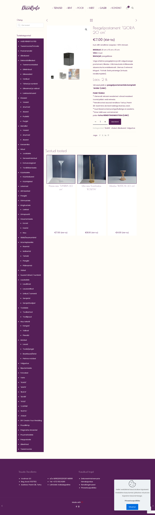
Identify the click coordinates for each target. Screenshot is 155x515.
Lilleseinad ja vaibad (31, 88)
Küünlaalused (28, 176)
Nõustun (132, 507)
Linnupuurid (25, 214)
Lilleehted (25, 444)
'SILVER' (23, 396)
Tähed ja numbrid (30, 83)
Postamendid (26, 51)
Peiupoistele (26, 439)
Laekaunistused (29, 93)
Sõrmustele (25, 200)
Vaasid (26, 102)
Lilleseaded (27, 74)
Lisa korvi (115, 121)
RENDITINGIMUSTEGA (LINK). (116, 115)
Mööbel (24, 340)
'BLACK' (23, 392)
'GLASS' (107, 128)
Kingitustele (26, 205)
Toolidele (24, 308)
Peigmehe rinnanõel (29, 430)
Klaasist (24, 98)
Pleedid (26, 335)
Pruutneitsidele (27, 435)
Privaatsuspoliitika (88, 488)
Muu (24, 233)
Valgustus (131, 128)
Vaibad (26, 330)
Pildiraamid (27, 265)
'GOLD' (23, 401)
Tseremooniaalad (30, 64)
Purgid (25, 121)
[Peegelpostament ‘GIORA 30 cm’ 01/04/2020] (153, 505)
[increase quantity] (105, 121)
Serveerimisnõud (30, 158)
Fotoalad (24, 373)
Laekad (26, 209)
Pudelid (26, 116)
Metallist (24, 126)
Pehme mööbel (29, 358)
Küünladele (25, 172)
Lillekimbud (27, 69)
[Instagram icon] (79, 506)
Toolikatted (28, 312)
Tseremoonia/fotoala (30, 46)
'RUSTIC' (24, 411)
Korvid (25, 223)
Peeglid (24, 196)
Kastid (25, 228)
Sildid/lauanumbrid (28, 237)
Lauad (25, 344)
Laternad (24, 186)
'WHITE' (23, 387)
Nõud (23, 149)
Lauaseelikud (28, 289)
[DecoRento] (31, 8)
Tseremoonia (26, 449)
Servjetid (26, 298)
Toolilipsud (27, 317)
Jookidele (27, 153)
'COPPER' (24, 406)
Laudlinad (27, 284)
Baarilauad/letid (29, 354)
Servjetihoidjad (29, 303)
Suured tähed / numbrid (31, 275)
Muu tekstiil (25, 321)
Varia (23, 377)
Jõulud (114, 128)
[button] (86, 29)
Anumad (26, 107)
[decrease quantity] (95, 121)
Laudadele (25, 280)
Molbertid (27, 251)
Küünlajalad (27, 181)
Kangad (26, 326)
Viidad (23, 270)
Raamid (26, 246)
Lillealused (121, 128)
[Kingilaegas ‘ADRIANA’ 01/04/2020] (2, 505)
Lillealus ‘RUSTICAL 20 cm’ (122, 186)
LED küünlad (25, 191)
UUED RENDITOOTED (28, 41)
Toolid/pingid (28, 349)
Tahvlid (26, 256)
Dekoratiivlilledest (28, 60)
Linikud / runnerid (30, 293)
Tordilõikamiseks (30, 168)
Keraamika (25, 144)
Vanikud (26, 79)
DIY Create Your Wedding (31, 420)
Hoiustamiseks (27, 219)
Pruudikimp (25, 425)
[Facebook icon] (76, 506)
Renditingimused (88, 484)
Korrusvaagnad (29, 163)
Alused (25, 111)
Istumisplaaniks (27, 242)
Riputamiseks (26, 368)
